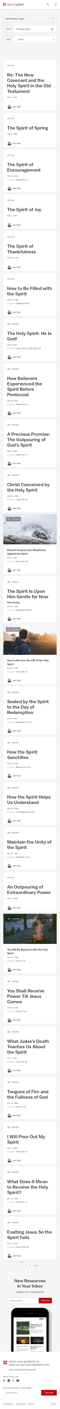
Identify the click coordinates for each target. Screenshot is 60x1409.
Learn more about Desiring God (22, 1369)
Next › (36, 1265)
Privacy (31, 1404)
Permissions (21, 1404)
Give (54, 1404)
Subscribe (45, 1300)
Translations (8, 1404)
